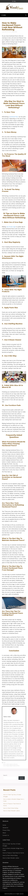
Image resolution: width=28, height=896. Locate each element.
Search (5, 775)
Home (4, 825)
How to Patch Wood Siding (10, 808)
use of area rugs (10, 226)
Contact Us (6, 835)
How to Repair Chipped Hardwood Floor (11, 765)
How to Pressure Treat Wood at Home (13, 853)
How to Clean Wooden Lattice (11, 810)
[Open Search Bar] (26, 15)
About (4, 832)
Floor (4, 762)
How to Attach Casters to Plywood (10, 764)
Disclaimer (5, 827)
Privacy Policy (6, 830)
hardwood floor (14, 116)
